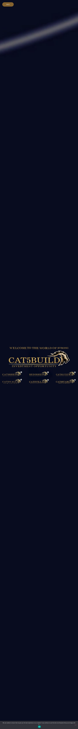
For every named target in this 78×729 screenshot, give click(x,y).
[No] (75, 725)
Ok (39, 726)
